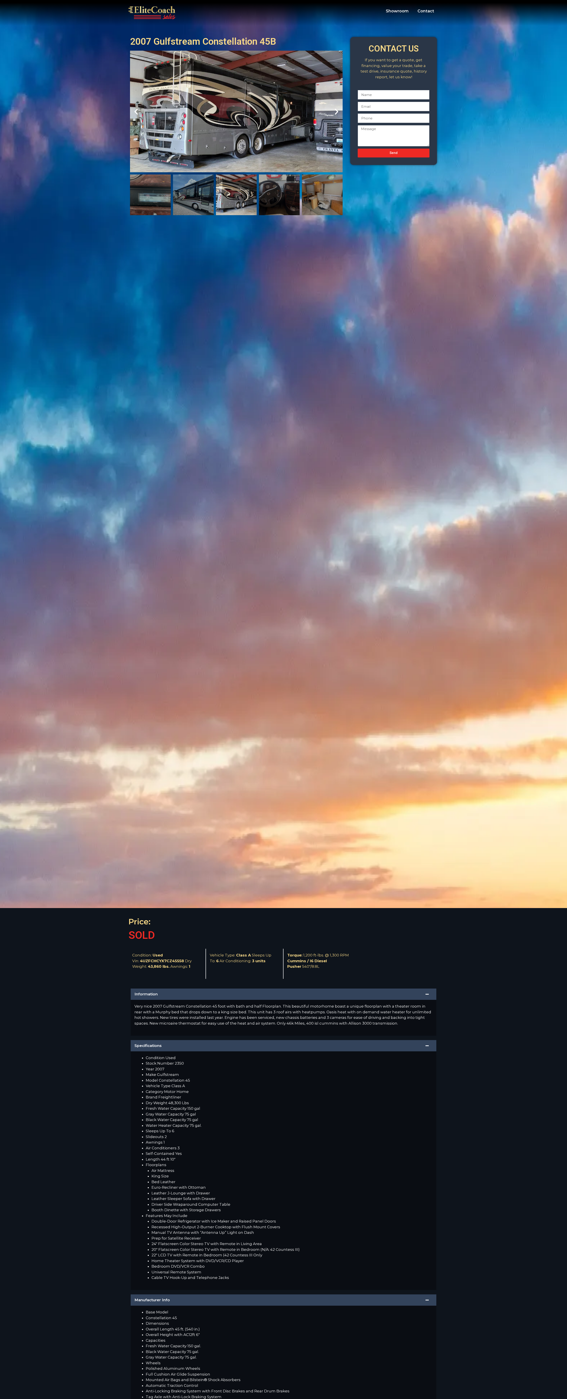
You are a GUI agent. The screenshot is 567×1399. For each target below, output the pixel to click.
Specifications (148, 1045)
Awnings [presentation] (154, 1142)
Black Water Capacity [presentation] (166, 1119)
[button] (136, 111)
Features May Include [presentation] (166, 1215)
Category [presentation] (155, 1091)
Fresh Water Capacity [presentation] (166, 1108)
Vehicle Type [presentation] (158, 1086)
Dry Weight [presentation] (157, 1103)
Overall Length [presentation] (160, 1329)
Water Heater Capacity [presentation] (168, 1125)
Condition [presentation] (155, 1058)
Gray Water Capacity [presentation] (165, 1114)
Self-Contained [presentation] (160, 1153)
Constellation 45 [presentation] (161, 1318)
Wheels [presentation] (153, 1363)
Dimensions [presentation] (157, 1323)
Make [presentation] (151, 1074)
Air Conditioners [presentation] (161, 1148)
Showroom (397, 11)
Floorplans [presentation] (156, 1165)
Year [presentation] (150, 1069)
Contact (425, 11)
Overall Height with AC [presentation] (167, 1334)
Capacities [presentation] (155, 1340)
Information (146, 994)
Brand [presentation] (152, 1097)
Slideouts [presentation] (155, 1137)
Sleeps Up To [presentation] (159, 1131)
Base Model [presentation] (157, 1312)
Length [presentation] (153, 1159)
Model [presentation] (152, 1080)
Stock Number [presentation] (160, 1063)
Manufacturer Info (152, 1300)
